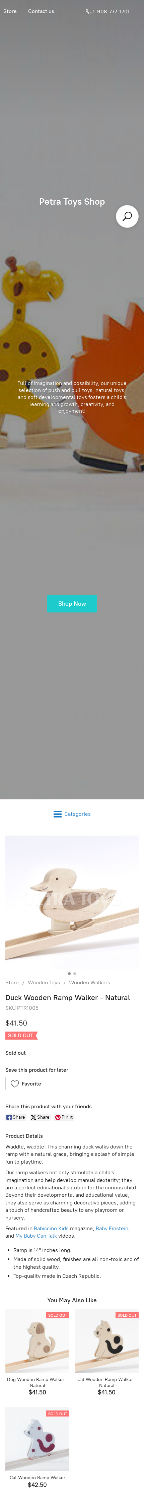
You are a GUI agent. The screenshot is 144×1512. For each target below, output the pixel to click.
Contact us (41, 11)
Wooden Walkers (89, 982)
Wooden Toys (44, 982)
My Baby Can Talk (36, 1236)
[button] (28, 1083)
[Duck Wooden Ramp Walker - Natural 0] (72, 902)
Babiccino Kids (51, 1228)
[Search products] (127, 216)
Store (12, 982)
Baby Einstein (112, 1228)
